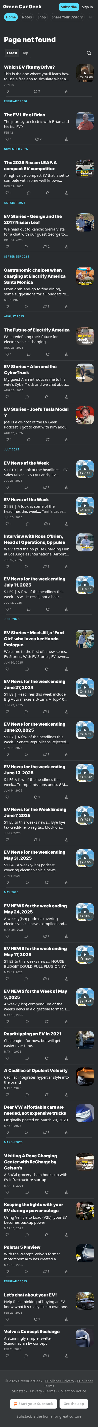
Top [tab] (25, 53)
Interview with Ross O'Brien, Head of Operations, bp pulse (34, 539)
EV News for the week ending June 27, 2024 (34, 684)
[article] (49, 79)
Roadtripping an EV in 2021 (32, 1033)
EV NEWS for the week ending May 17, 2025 (35, 951)
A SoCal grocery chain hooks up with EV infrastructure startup (35, 1177)
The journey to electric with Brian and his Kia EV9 (36, 124)
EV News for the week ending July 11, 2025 (34, 582)
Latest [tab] (12, 53)
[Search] (89, 53)
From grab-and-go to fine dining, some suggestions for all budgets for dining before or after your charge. (36, 291)
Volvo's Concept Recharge (32, 1331)
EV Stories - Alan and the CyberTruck (30, 369)
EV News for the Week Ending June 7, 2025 (35, 812)
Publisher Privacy (59, 1381)
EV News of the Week (26, 463)
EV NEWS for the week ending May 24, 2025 (35, 908)
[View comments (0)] (29, 193)
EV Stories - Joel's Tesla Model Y (36, 412)
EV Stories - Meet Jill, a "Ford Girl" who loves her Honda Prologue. (34, 638)
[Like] (7, 91)
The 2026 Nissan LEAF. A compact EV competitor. (30, 165)
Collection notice (72, 1391)
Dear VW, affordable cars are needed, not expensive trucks (35, 1110)
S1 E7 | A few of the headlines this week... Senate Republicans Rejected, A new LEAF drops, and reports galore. (35, 739)
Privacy (36, 1391)
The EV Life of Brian (24, 114)
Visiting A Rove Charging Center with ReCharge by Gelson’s (30, 1161)
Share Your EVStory (67, 17)
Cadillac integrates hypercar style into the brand (36, 1080)
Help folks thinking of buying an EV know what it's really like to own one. (36, 1304)
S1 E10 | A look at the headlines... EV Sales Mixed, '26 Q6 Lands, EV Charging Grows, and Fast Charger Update (36, 472)
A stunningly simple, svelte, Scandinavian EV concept (28, 1341)
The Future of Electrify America (37, 330)
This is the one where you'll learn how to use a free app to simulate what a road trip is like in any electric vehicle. (36, 76)
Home (11, 17)
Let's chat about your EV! (30, 1294)
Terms (50, 1391)
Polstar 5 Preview (22, 1247)
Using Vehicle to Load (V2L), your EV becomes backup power (35, 1220)
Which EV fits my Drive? (29, 67)
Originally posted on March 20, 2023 (36, 1119)
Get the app (74, 1403)
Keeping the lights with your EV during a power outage (33, 1207)
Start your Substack (36, 1403)
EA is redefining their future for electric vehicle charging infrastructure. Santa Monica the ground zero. (32, 339)
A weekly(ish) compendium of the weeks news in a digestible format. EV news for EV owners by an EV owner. (36, 1006)
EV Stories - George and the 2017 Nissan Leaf (33, 219)
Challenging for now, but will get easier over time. (32, 1043)
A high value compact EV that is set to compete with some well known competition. (36, 178)
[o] (85, 73)
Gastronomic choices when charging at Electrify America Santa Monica (35, 276)
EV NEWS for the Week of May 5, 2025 (35, 994)
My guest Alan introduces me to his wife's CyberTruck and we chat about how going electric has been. (35, 382)
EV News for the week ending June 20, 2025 (34, 727)
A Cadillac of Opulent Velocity (36, 1070)
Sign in (87, 7)
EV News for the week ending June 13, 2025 (34, 769)
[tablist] (17, 53)
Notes (27, 17)
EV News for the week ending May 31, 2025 (34, 855)
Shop (42, 17)
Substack (24, 1416)
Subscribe (69, 7)
